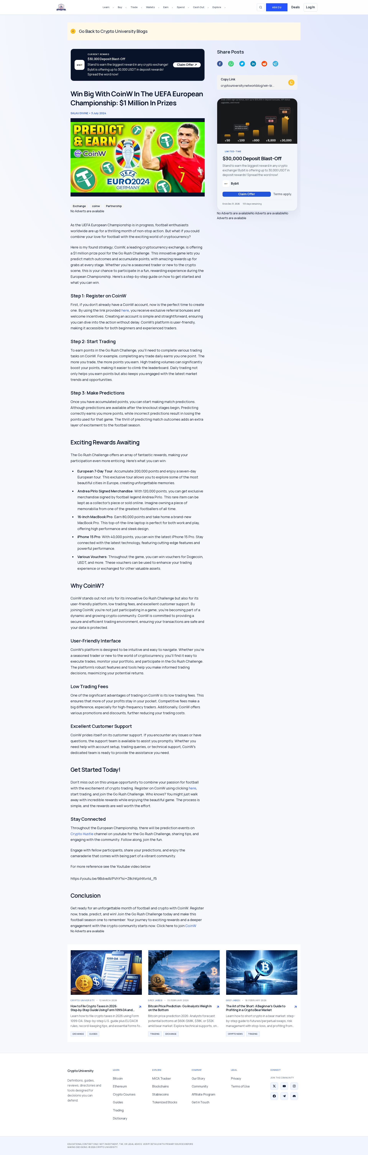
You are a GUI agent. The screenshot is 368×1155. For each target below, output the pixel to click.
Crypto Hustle (82, 833)
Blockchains (160, 1086)
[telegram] (275, 64)
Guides (93, 1034)
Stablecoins (160, 1094)
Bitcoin (118, 1078)
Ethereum (120, 1086)
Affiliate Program (203, 1094)
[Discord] (294, 1096)
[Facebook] (274, 1096)
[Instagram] (294, 1086)
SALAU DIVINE (79, 113)
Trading (155, 1034)
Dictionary (120, 1118)
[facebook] (220, 64)
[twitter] (242, 64)
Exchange (79, 206)
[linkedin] (253, 64)
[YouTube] (284, 1086)
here (125, 310)
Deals (295, 7)
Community (200, 1086)
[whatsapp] (231, 64)
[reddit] (264, 64)
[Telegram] (284, 1096)
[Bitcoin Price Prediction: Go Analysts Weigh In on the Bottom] (184, 972)
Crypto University (83, 1000)
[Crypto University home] (61, 7)
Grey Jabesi (155, 1000)
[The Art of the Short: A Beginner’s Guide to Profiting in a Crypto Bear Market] (261, 972)
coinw (96, 206)
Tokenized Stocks (164, 1102)
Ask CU (277, 7)
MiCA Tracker (161, 1078)
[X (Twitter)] (274, 1086)
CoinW (190, 925)
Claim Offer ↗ (187, 65)
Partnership (114, 206)
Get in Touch (200, 1102)
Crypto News (235, 1034)
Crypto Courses (124, 1094)
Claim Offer (246, 194)
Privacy (236, 1078)
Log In (310, 7)
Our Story (198, 1078)
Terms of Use (240, 1086)
